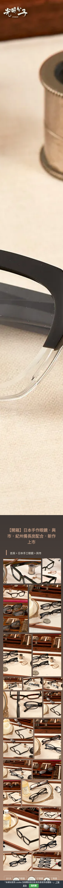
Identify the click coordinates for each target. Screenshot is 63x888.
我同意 (34, 885)
